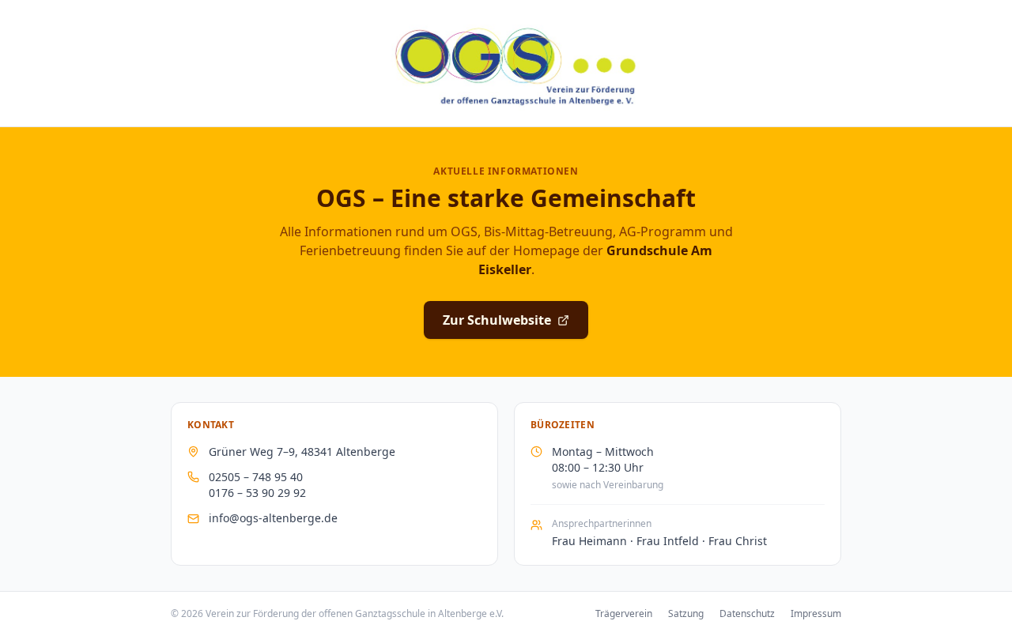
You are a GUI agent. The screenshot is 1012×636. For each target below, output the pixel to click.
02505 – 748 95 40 (256, 476)
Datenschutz (747, 614)
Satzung (686, 614)
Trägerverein (623, 614)
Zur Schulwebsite (497, 320)
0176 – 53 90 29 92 (257, 492)
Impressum (816, 614)
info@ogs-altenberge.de (273, 517)
